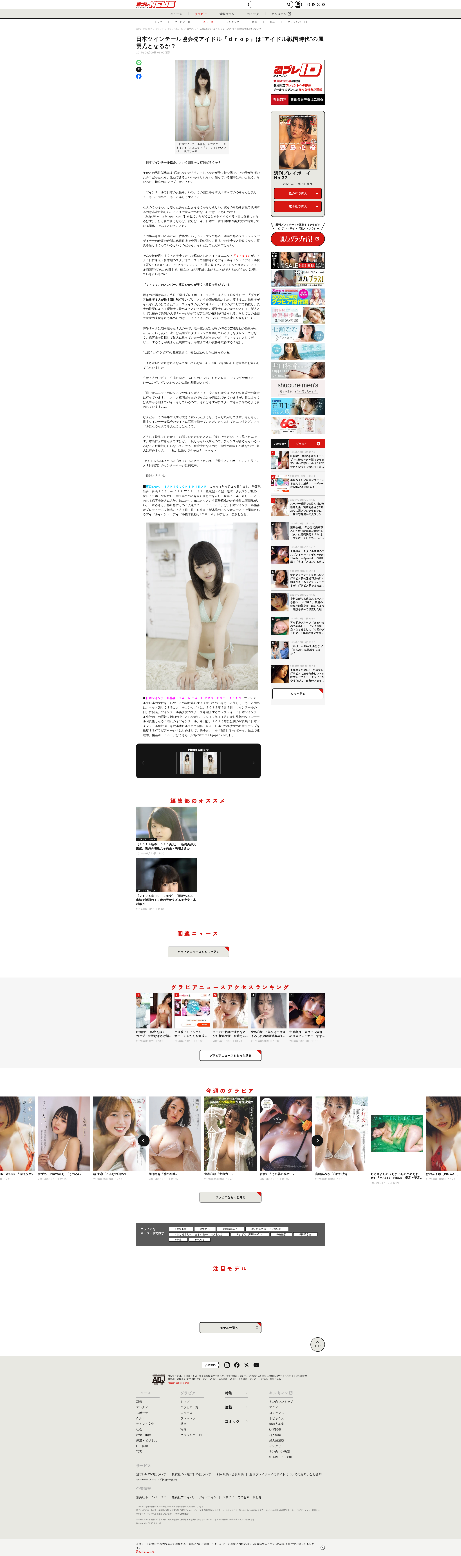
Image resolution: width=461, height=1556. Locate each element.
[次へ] (253, 763)
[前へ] (143, 763)
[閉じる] (323, 1548)
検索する (288, 4)
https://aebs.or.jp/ (178, 1382)
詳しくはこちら (145, 1551)
